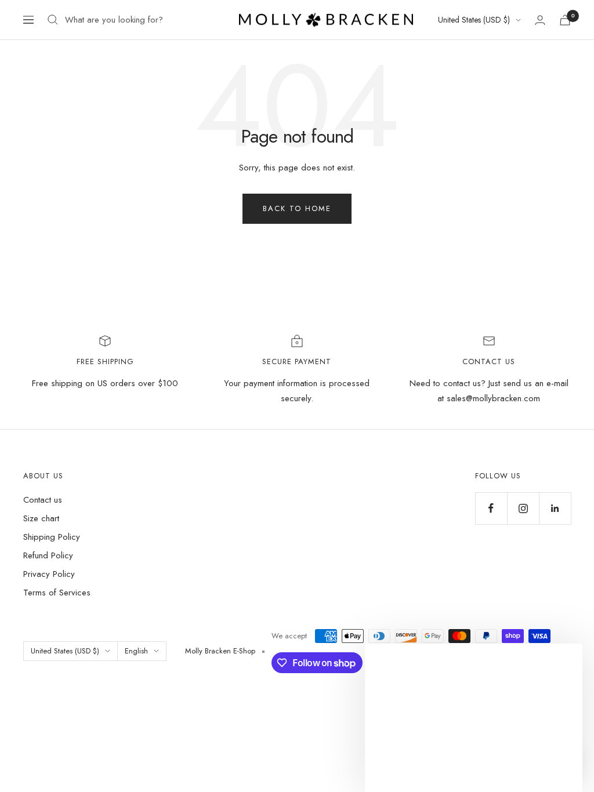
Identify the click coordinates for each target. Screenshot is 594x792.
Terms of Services (56, 592)
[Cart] (565, 20)
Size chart (41, 518)
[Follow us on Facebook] (491, 508)
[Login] (540, 20)
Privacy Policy (49, 574)
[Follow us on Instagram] (523, 508)
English (136, 650)
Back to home (297, 208)
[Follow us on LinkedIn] (555, 508)
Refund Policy (48, 555)
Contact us (42, 499)
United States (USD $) (474, 20)
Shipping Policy (51, 537)
